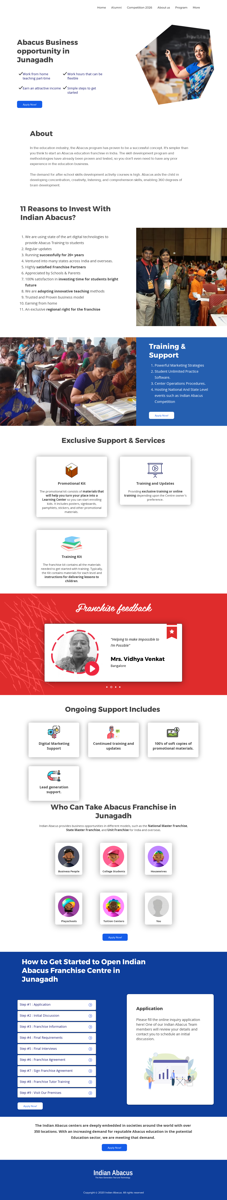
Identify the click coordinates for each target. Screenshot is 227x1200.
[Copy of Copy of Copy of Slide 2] (119, 687)
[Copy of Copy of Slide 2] (115, 687)
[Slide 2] (106, 687)
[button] (164, 7)
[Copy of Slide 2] (111, 687)
